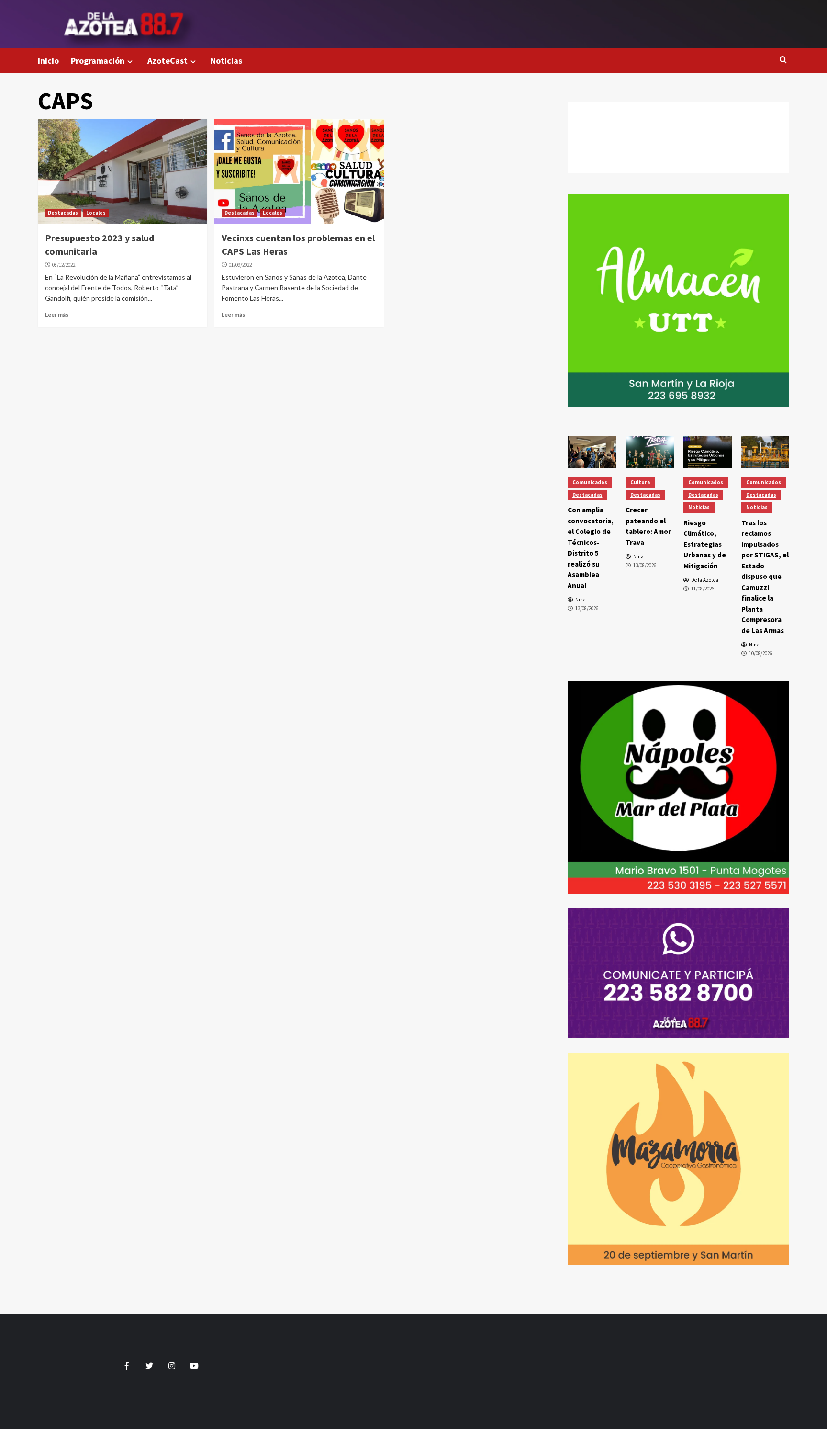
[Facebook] (679, 111)
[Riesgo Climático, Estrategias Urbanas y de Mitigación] (707, 452)
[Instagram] (679, 146)
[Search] (783, 60)
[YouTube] (679, 164)
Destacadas (63, 212)
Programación (97, 60)
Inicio (48, 60)
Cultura (640, 482)
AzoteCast (167, 60)
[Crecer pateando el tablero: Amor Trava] (650, 452)
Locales (96, 212)
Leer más (56, 314)
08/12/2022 (63, 264)
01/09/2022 (240, 264)
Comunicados (589, 482)
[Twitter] (679, 128)
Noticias (226, 60)
